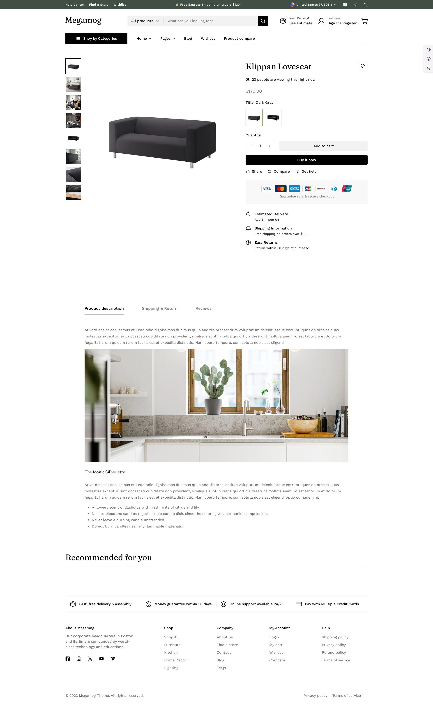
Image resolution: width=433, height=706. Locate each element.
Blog (220, 660)
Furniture (172, 645)
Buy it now (306, 160)
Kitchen (171, 652)
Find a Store (98, 4)
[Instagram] (355, 5)
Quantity (253, 135)
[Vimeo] (113, 658)
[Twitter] (366, 5)
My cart (276, 645)
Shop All (171, 637)
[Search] (263, 21)
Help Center (74, 4)
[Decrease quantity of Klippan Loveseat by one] (251, 146)
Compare (277, 660)
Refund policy (334, 652)
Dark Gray (254, 117)
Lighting (171, 668)
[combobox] (197, 21)
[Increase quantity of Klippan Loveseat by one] (270, 146)
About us (225, 637)
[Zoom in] (229, 68)
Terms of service (336, 660)
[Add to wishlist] (363, 66)
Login (274, 637)
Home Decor (175, 660)
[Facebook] (345, 5)
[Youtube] (101, 658)
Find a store (227, 645)
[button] (365, 21)
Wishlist (119, 4)
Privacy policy (334, 645)
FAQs (221, 668)
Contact (224, 652)
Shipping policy (335, 637)
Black (273, 117)
